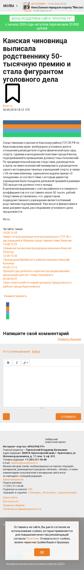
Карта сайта (10, 497)
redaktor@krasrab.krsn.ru (24, 463)
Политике (32, 538)
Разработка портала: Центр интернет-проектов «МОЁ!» (35, 563)
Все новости (10, 501)
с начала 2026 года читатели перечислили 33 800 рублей (42, 23)
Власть (8, 105)
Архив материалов (13, 479)
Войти (36, 351)
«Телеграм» (34, 492)
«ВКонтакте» (49, 492)
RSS (30, 489)
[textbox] (42, 386)
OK (42, 552)
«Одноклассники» (67, 492)
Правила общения (69, 339)
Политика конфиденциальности (22, 509)
